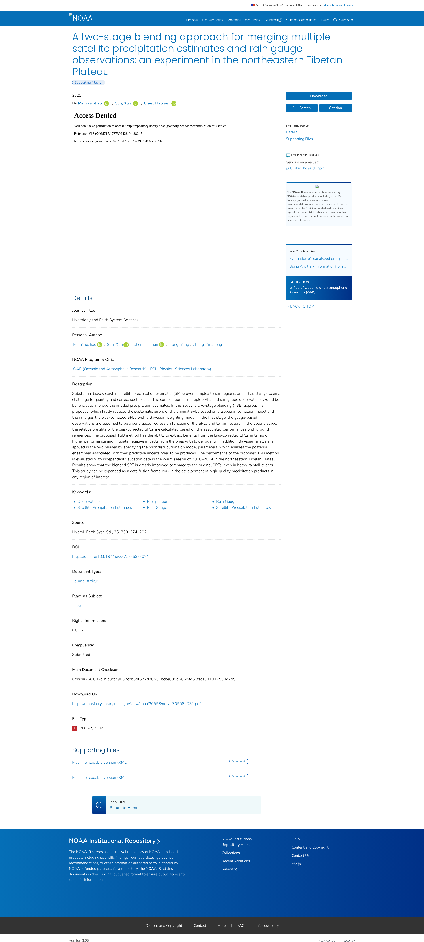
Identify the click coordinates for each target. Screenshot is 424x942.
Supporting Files (299, 138)
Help (325, 20)
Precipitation (157, 501)
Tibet (77, 605)
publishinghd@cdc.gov (305, 168)
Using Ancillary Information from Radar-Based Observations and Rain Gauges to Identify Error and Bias (319, 266)
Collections (212, 20)
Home (192, 20)
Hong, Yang (179, 344)
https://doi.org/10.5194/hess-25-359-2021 (110, 556)
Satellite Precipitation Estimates (104, 507)
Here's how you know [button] (338, 5)
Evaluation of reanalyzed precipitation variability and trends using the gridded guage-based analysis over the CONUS (319, 258)
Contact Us (301, 855)
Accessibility (268, 925)
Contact (200, 925)
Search (346, 20)
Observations (89, 501)
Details (292, 132)
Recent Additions (244, 20)
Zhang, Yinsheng (207, 344)
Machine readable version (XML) (100, 762)
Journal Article (85, 581)
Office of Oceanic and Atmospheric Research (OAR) (318, 289)
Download (238, 761)
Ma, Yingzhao (90, 103)
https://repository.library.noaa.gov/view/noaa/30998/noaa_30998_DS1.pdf (136, 703)
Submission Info (301, 20)
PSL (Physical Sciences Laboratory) (180, 369)
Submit (271, 20)
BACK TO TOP (302, 306)
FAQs (296, 863)
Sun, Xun (123, 103)
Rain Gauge (226, 501)
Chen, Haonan (156, 103)
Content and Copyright (310, 847)
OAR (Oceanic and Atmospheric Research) (109, 369)
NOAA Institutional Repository (112, 841)
